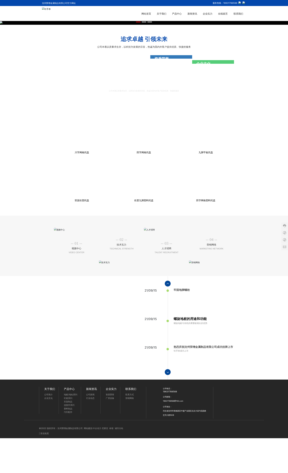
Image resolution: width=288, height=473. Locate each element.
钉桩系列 (117, 364)
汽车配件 (141, 364)
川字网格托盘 (82, 414)
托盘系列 (92, 364)
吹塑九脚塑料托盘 (143, 462)
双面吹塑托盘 (82, 462)
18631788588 (230, 3)
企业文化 (203, 291)
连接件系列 (191, 364)
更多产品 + (219, 363)
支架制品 (166, 364)
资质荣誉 (161, 239)
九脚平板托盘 (206, 414)
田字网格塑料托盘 (205, 462)
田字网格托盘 (144, 414)
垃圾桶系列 (68, 364)
